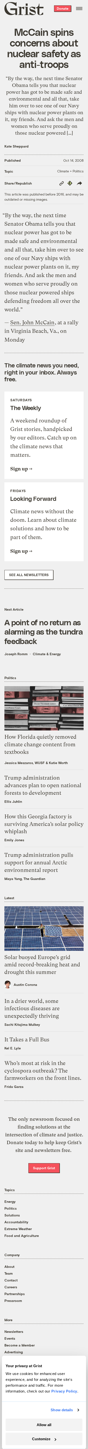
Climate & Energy (47, 654)
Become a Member (19, 1345)
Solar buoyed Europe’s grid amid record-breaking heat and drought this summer (42, 964)
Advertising (13, 1352)
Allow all (44, 1425)
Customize (41, 1439)
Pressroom (13, 1301)
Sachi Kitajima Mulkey (22, 1024)
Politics (10, 1208)
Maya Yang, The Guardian (24, 879)
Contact (11, 1280)
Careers (10, 1287)
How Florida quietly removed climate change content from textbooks (40, 744)
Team (8, 1273)
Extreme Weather (18, 1229)
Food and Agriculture (21, 1236)
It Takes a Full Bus (26, 1040)
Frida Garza (13, 1086)
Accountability (16, 1222)
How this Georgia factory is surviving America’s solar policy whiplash (44, 824)
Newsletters (13, 1331)
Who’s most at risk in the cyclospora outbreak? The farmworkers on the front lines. (42, 1070)
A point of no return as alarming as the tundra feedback (43, 631)
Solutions (12, 1215)
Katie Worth (58, 763)
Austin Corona (25, 984)
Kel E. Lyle (12, 1048)
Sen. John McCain (32, 322)
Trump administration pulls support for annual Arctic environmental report (38, 862)
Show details (62, 1410)
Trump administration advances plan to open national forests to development (42, 785)
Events (9, 1338)
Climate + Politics (70, 171)
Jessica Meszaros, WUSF (24, 763)
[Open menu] (79, 8)
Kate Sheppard (16, 146)
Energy (10, 1201)
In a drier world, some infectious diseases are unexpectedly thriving (32, 1008)
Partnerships (14, 1294)
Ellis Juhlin (13, 801)
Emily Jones (14, 840)
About (9, 1266)
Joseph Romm (16, 654)
